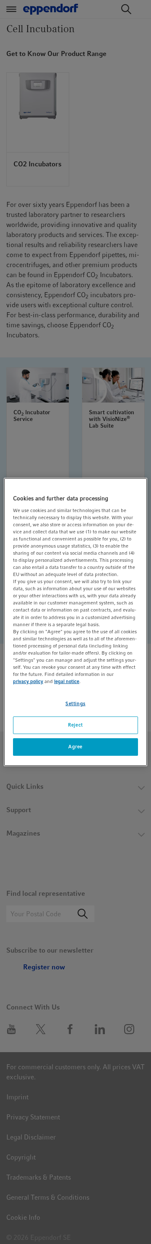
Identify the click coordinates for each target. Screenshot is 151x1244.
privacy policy (28, 681)
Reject (75, 725)
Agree (75, 746)
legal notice (66, 681)
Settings (75, 703)
